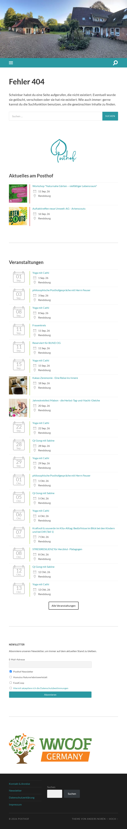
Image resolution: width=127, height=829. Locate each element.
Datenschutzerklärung (21, 797)
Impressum (15, 804)
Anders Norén (96, 819)
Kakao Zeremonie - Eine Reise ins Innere (55, 377)
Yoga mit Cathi (40, 272)
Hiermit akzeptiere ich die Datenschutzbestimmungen (40, 688)
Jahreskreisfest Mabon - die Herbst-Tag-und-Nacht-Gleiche (66, 400)
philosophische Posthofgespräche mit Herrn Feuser (61, 290)
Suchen (51, 787)
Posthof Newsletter (23, 671)
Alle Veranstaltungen (64, 605)
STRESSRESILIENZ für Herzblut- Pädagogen (57, 549)
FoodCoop (18, 682)
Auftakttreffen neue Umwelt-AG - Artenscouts (58, 208)
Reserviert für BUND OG (46, 342)
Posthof (23, 819)
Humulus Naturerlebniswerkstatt (30, 677)
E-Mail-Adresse (17, 659)
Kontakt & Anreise (19, 783)
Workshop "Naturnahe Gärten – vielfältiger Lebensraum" (64, 186)
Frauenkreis (39, 325)
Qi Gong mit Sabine (43, 440)
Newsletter (15, 790)
